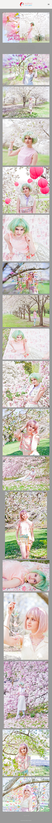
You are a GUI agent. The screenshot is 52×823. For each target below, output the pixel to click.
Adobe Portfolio (28, 820)
